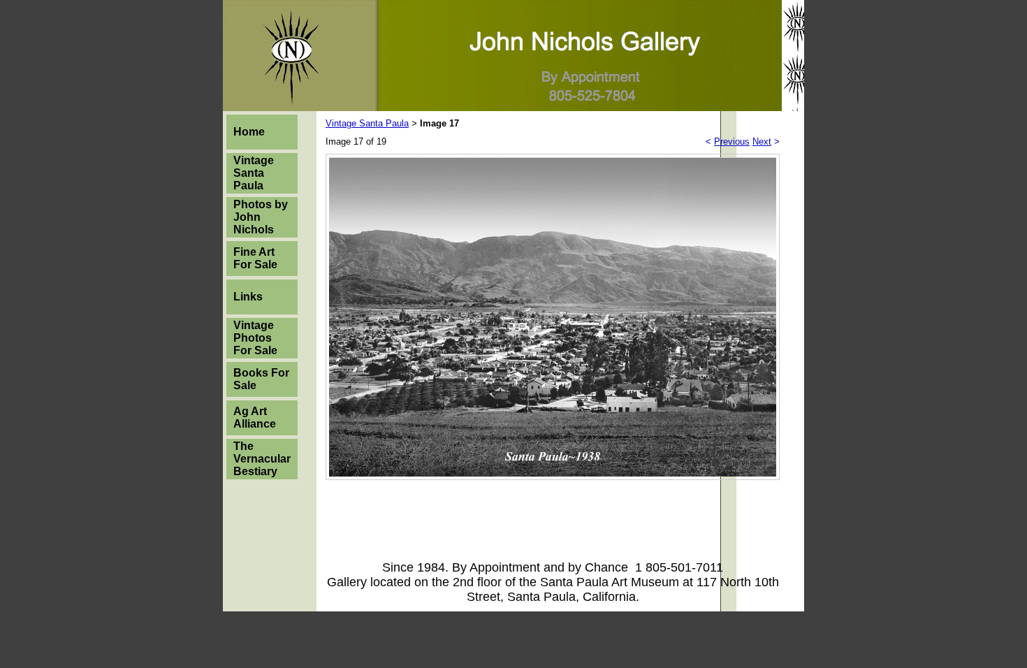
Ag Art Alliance (254, 417)
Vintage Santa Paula (253, 172)
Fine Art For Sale (255, 258)
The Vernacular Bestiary (262, 458)
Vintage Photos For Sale (255, 337)
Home (249, 132)
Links (248, 297)
